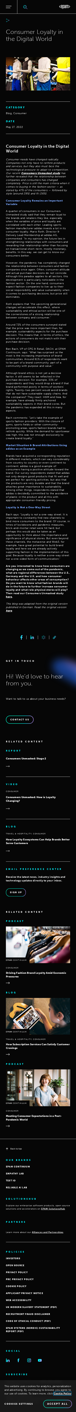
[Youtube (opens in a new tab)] (39, 1360)
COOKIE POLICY (16, 1286)
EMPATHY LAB (15, 1173)
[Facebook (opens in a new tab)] (18, 1360)
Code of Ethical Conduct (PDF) (28, 1321)
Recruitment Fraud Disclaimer (28, 1314)
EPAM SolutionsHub (53, 1209)
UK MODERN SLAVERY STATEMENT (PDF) (31, 1307)
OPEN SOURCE (15, 1265)
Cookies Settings (18, 1404)
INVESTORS (13, 1258)
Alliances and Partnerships (47, 1232)
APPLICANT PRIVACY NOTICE (24, 1293)
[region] (38, 1396)
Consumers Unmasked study (40, 173)
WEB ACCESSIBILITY (19, 1300)
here (9, 596)
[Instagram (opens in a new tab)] (29, 1360)
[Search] (25, 7)
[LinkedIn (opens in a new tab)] (7, 1360)
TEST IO (11, 1180)
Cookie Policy (62, 1393)
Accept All (57, 1403)
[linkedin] (32, 637)
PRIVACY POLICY (17, 1272)
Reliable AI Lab (16, 1187)
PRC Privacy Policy (20, 1279)
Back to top (16, 1148)
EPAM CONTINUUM (18, 1166)
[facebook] (21, 637)
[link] (54, 637)
